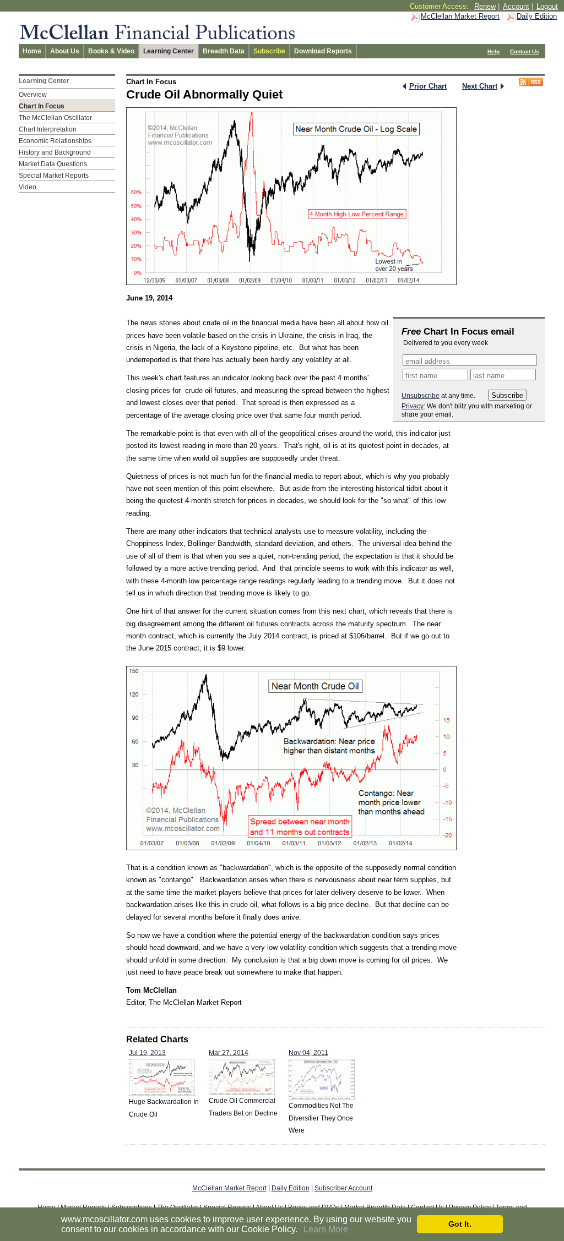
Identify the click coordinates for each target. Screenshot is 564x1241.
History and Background (55, 152)
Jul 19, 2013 (147, 1053)
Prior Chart (428, 86)
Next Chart (479, 86)
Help (493, 51)
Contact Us (524, 51)
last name (489, 375)
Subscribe (269, 51)
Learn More (325, 1229)
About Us (64, 51)
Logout (547, 6)
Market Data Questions (53, 164)
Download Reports (323, 51)
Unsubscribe (421, 396)
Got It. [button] (459, 1224)
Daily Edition (537, 16)
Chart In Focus (41, 106)
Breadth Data (224, 51)
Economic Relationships (55, 141)
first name (421, 375)
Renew (485, 6)
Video (27, 187)
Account (516, 6)
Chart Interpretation (48, 129)
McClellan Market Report (460, 16)
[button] (301, 1230)
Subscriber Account (343, 1188)
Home (32, 51)
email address (427, 361)
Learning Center (168, 51)
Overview (33, 95)
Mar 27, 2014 (228, 1053)
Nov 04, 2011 (308, 1053)
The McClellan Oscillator (55, 118)
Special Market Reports (54, 175)
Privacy (413, 406)
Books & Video (111, 51)
